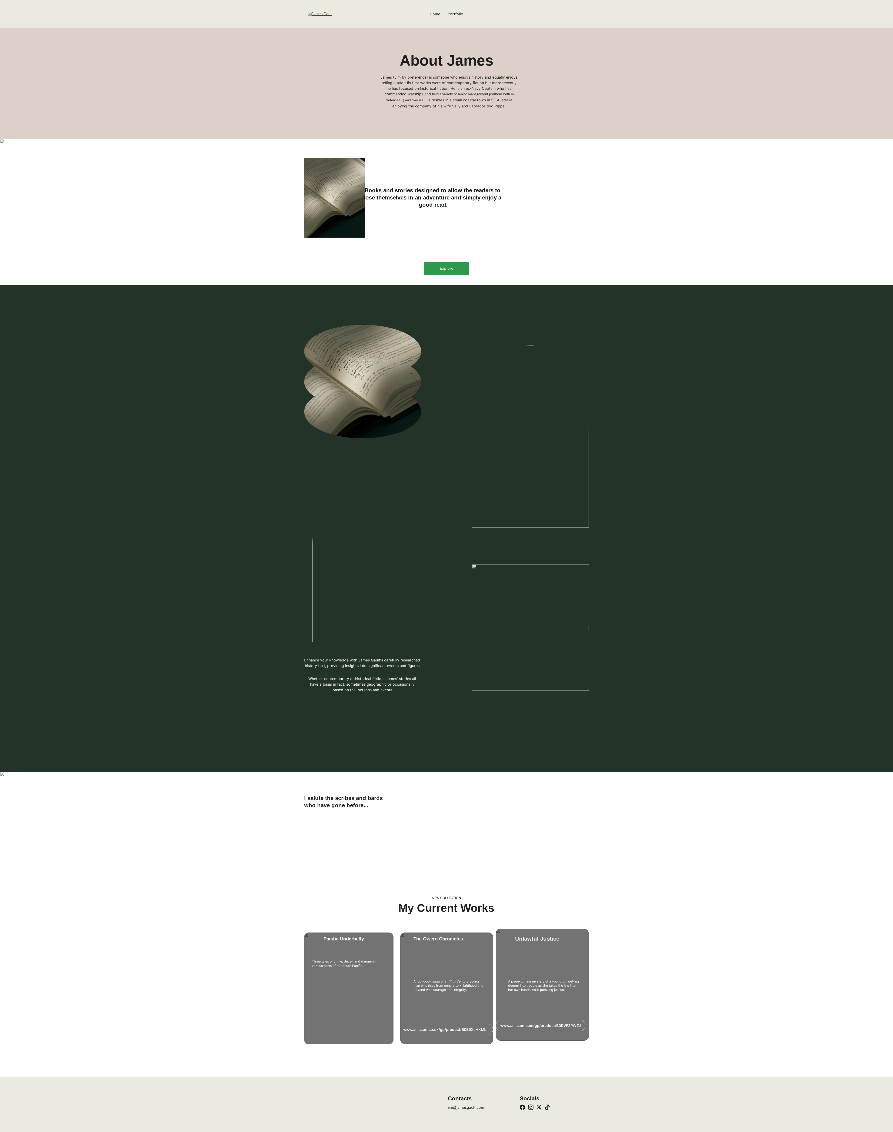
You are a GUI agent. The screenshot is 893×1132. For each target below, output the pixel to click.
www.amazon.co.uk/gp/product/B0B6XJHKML (444, 1029)
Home (435, 14)
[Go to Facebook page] (522, 1107)
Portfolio (455, 14)
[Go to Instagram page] (530, 1107)
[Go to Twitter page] (539, 1107)
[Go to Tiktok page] (547, 1107)
